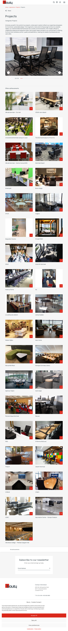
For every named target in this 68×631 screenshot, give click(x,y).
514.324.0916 (39, 595)
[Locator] (57, 2)
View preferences (34, 625)
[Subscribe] (49, 568)
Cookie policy (30, 629)
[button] (8, 10)
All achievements (14, 549)
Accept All (34, 615)
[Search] (54, 2)
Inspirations (12, 7)
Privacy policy (37, 629)
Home (6, 7)
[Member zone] (60, 2)
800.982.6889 (46, 595)
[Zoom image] (34, 56)
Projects (18, 7)
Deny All (34, 620)
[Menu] (64, 2)
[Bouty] (7, 2)
